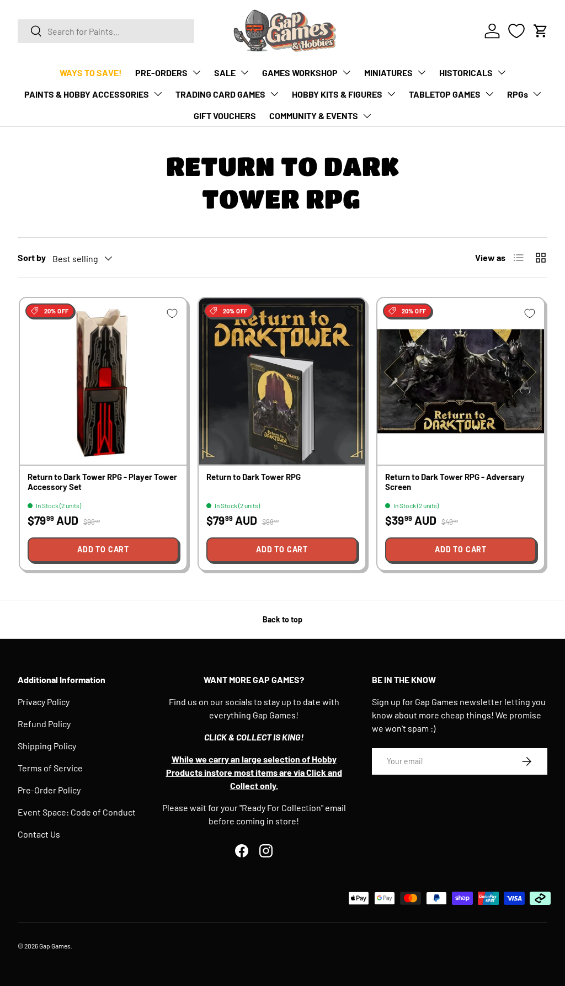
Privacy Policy (44, 701)
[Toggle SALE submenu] (244, 72)
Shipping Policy (47, 745)
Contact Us (39, 834)
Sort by (32, 257)
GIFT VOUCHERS (225, 115)
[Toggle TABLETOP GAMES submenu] (489, 93)
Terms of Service (50, 768)
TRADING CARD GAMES (220, 94)
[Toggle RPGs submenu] (536, 93)
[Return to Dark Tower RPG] (282, 381)
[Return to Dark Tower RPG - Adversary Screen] (460, 381)
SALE (225, 72)
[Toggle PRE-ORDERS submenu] (196, 72)
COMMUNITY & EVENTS (313, 115)
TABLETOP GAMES (445, 94)
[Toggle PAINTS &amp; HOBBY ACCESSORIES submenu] (157, 93)
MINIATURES (388, 72)
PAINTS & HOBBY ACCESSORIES (86, 94)
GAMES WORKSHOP (300, 72)
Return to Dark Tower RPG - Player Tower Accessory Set (102, 481)
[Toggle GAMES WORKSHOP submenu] (346, 72)
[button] (541, 31)
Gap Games (55, 946)
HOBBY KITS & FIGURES (337, 94)
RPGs (517, 94)
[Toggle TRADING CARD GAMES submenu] (274, 93)
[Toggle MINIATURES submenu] (421, 72)
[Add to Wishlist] (172, 313)
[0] (516, 31)
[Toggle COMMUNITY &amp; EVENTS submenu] (367, 115)
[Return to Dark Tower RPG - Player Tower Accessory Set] (103, 381)
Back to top (282, 619)
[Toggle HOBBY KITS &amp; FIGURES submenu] (391, 93)
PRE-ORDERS (161, 72)
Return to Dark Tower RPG (253, 477)
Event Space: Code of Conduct (77, 812)
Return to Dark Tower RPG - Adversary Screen (455, 481)
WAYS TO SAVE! (91, 72)
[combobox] (106, 31)
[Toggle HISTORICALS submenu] (501, 72)
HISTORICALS (466, 72)
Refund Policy (44, 723)
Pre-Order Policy (49, 790)
